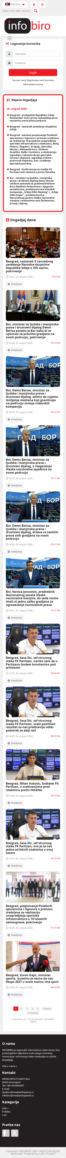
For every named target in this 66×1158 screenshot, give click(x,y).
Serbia (15, 4)
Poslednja (33, 1012)
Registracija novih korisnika (40, 80)
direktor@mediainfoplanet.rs (18, 1092)
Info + (5, 1108)
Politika (6, 1111)
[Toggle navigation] (9, 38)
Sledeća (47, 1008)
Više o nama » (9, 1066)
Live (4, 1115)
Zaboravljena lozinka (33, 84)
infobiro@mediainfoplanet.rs (18, 1095)
